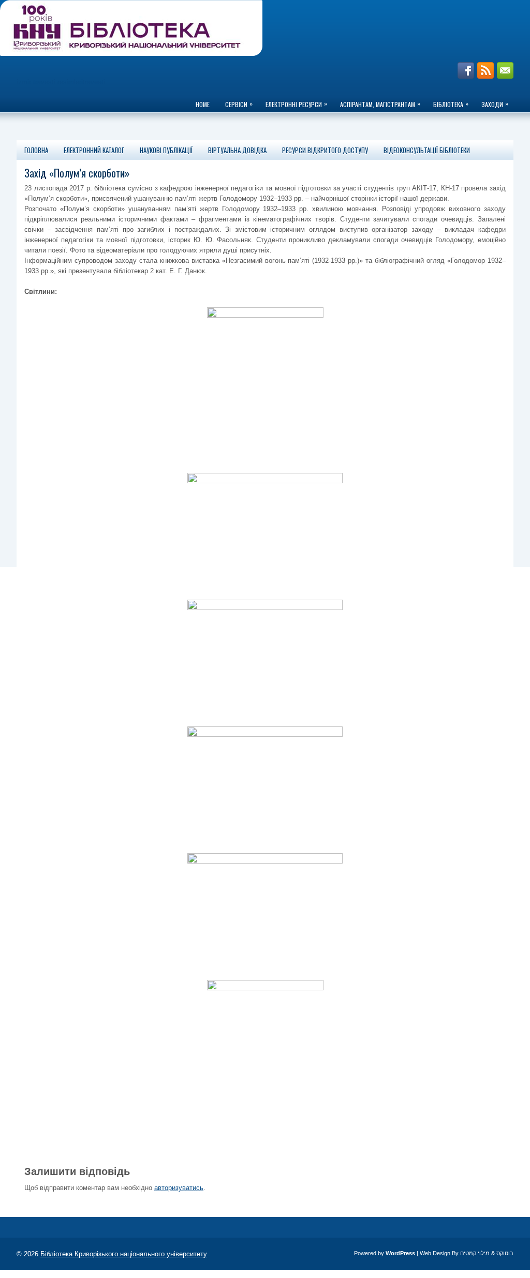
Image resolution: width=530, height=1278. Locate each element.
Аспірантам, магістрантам (380, 104)
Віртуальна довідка (237, 150)
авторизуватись (178, 1188)
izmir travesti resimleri (50, 82)
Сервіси (239, 104)
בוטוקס (504, 1253)
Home (203, 104)
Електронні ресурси (296, 104)
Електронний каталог (94, 150)
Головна (36, 150)
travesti (94, 82)
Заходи (494, 104)
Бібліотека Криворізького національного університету (123, 1254)
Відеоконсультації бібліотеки (427, 150)
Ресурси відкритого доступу (325, 150)
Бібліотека (450, 104)
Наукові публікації (166, 150)
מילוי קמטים (475, 1253)
